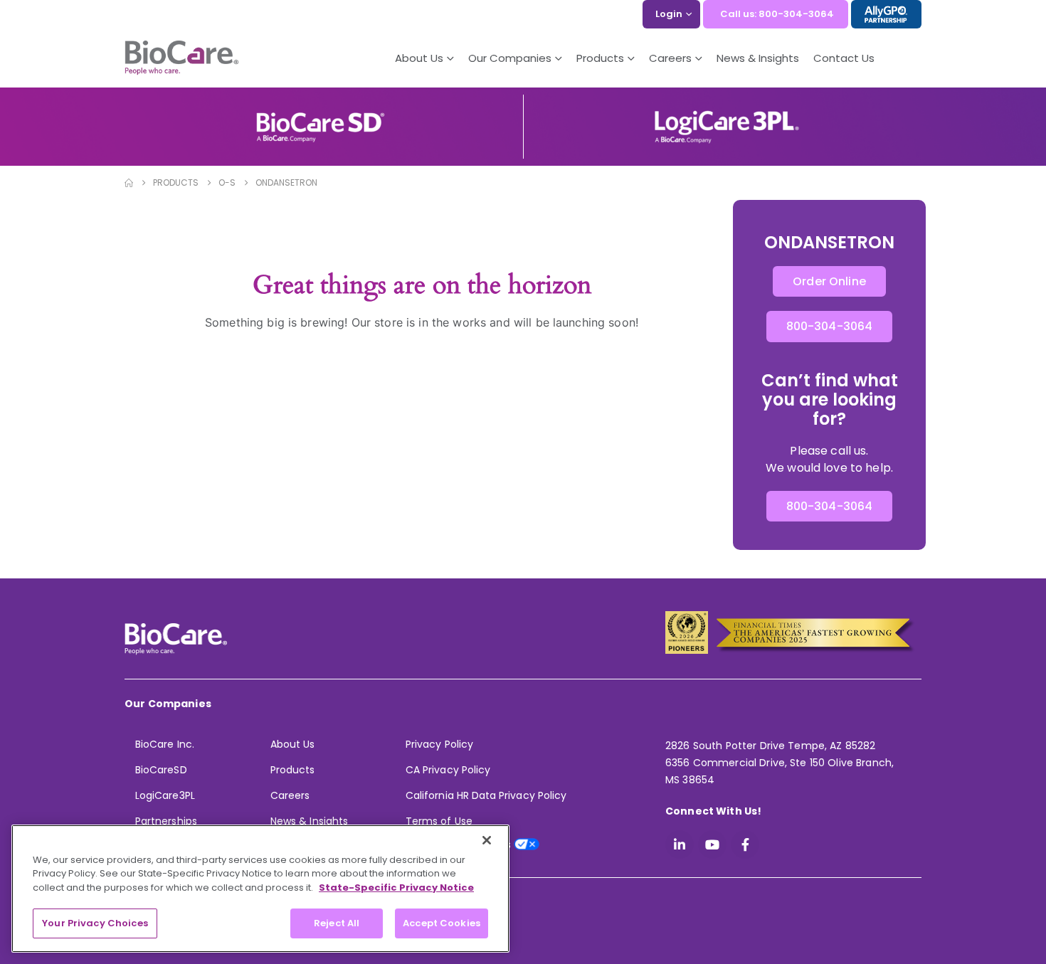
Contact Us (844, 58)
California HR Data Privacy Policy (486, 795)
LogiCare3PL (165, 795)
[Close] (486, 840)
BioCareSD (161, 770)
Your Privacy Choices (95, 923)
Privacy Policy (439, 744)
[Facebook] (745, 844)
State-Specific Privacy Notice (396, 887)
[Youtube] (712, 844)
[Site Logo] (181, 58)
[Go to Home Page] (129, 182)
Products (292, 770)
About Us (419, 58)
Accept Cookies (441, 923)
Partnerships (166, 821)
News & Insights (758, 58)
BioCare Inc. (164, 744)
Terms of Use (439, 821)
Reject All (336, 923)
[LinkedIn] (679, 844)
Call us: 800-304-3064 (777, 14)
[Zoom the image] (320, 117)
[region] (260, 889)
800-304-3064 (829, 326)
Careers (290, 795)
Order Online (829, 281)
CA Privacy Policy (448, 770)
